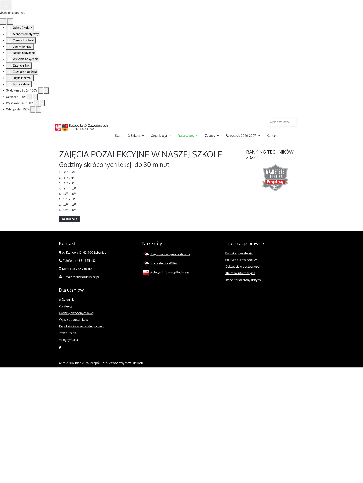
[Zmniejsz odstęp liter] (32, 109)
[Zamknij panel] (10, 21)
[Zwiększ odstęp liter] (38, 109)
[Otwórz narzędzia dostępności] (6, 5)
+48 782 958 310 (81, 269)
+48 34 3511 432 (85, 260)
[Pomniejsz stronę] (40, 90)
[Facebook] (60, 347)
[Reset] (3, 21)
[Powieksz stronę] (46, 90)
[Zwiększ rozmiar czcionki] (35, 97)
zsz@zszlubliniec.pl (86, 277)
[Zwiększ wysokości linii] (42, 103)
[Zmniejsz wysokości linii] (36, 103)
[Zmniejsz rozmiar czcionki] (29, 97)
